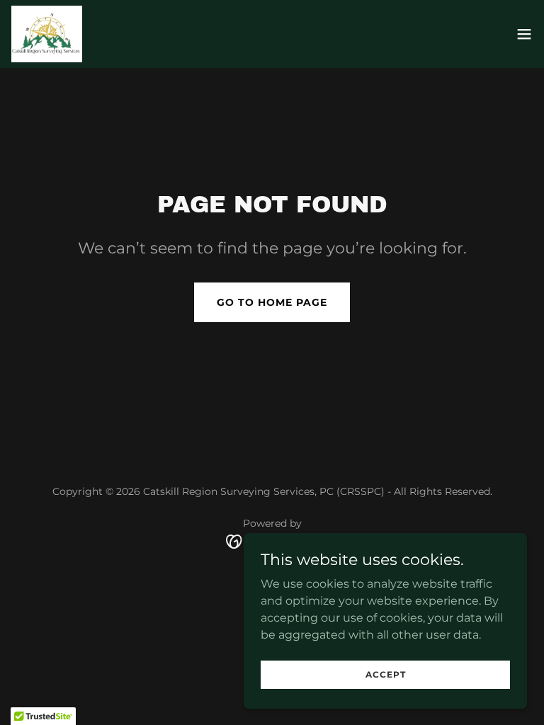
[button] (524, 34)
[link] (46, 34)
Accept (386, 674)
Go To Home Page (272, 302)
